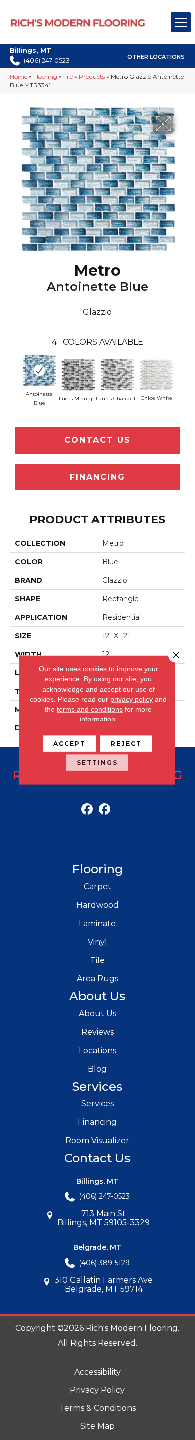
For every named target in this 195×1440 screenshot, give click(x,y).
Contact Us (97, 440)
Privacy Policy (97, 1390)
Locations (97, 1050)
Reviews (98, 1032)
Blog (97, 1069)
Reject (126, 743)
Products (92, 76)
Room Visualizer (98, 1140)
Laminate (97, 923)
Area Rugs (97, 978)
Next (180, 368)
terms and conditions (90, 709)
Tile (68, 76)
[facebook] (87, 809)
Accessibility (97, 1372)
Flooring (46, 76)
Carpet (98, 886)
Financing (98, 476)
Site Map (97, 1426)
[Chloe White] (156, 375)
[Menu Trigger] (181, 22)
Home (19, 76)
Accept (70, 743)
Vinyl (98, 942)
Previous (15, 368)
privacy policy (131, 699)
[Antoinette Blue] (39, 370)
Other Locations (156, 56)
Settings (97, 762)
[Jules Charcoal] (117, 374)
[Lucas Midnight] (78, 374)
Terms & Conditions (98, 1408)
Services (98, 1103)
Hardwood (97, 905)
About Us (97, 1013)
